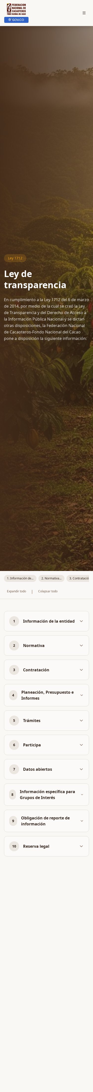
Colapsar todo (48, 591)
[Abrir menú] (84, 13)
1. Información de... (20, 578)
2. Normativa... (51, 578)
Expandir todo (16, 591)
